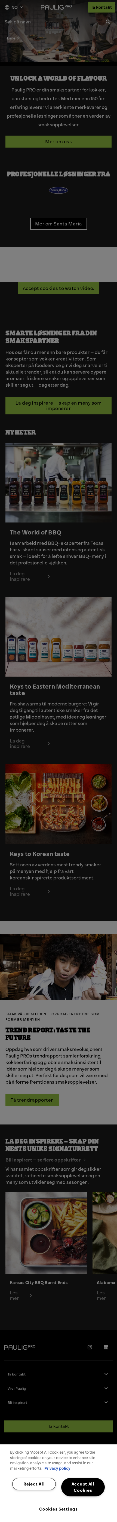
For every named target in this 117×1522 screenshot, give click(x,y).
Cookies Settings (58, 1509)
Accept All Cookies (83, 1487)
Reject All (34, 1484)
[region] (58, 1483)
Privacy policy (57, 1468)
